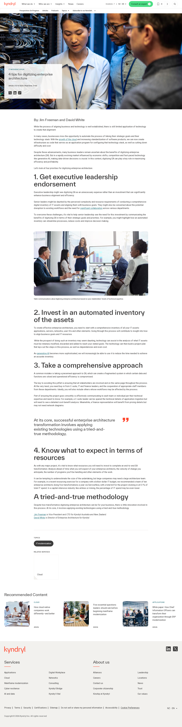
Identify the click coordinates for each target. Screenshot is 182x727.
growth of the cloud (68, 139)
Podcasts (55, 11)
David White (75, 120)
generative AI (43, 353)
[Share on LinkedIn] (15, 92)
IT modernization (16, 69)
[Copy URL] (19, 92)
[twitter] (175, 648)
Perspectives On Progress (29, 11)
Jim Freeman (49, 120)
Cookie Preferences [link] (130, 707)
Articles (45, 11)
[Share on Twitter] (10, 92)
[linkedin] (168, 648)
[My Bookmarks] (167, 4)
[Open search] (175, 4)
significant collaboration (91, 208)
